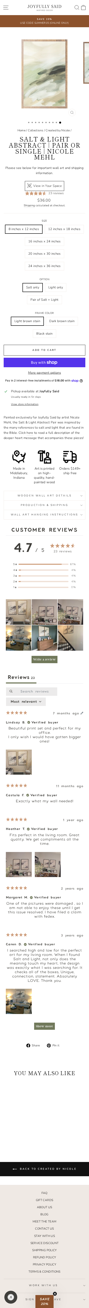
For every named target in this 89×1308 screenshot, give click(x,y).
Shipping (29, 205)
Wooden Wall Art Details (44, 495)
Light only (55, 287)
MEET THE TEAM (45, 1221)
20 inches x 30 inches (44, 253)
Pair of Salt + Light (44, 299)
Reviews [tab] (21, 677)
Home (21, 130)
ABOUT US (44, 1207)
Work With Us (43, 1285)
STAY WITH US (44, 1236)
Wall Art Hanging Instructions (44, 514)
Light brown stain (27, 321)
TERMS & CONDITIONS (44, 1272)
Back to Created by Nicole (48, 1169)
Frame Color (44, 313)
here (30, 433)
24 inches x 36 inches (44, 266)
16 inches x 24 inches (44, 241)
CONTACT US (44, 1229)
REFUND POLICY (44, 1257)
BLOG (44, 1214)
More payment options (44, 372)
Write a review (44, 659)
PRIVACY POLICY (44, 1264)
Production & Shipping (44, 505)
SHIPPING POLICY (44, 1250)
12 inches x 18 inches (64, 229)
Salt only (32, 287)
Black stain (44, 333)
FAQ (44, 1193)
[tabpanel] (44, 860)
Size (44, 221)
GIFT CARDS (44, 1200)
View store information (24, 404)
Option (44, 279)
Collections (35, 130)
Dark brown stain (62, 321)
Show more (44, 1026)
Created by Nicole (58, 130)
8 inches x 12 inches (24, 229)
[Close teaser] (55, 1294)
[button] (18, 612)
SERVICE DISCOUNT (44, 1243)
